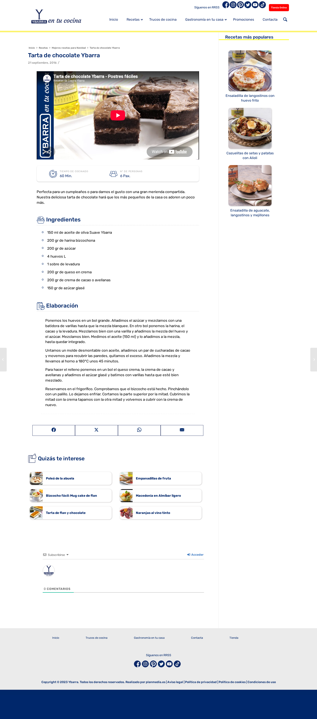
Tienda (233, 637)
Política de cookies (232, 682)
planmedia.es (155, 682)
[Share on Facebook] (54, 430)
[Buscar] (285, 20)
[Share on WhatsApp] (139, 430)
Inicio (55, 637)
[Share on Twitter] (96, 430)
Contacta (197, 637)
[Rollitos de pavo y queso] (313, 359)
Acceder (197, 555)
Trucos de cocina (96, 637)
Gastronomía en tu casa (149, 637)
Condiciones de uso (262, 682)
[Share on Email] (182, 430)
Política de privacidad (201, 682)
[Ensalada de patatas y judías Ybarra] (3, 359)
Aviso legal (175, 682)
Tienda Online (279, 7)
